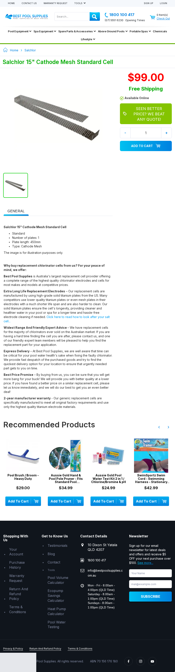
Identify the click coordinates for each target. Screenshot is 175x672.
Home (11, 3)
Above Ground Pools (111, 31)
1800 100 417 (121, 14)
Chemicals (160, 31)
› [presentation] (168, 427)
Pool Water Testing (57, 624)
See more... (145, 563)
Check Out (163, 18)
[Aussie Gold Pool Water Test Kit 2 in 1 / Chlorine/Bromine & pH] (108, 456)
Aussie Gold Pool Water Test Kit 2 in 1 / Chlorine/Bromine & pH (108, 478)
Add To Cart (142, 146)
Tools (78, 3)
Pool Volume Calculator (58, 580)
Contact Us (29, 3)
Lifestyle (86, 39)
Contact (54, 562)
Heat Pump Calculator (57, 611)
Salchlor (30, 50)
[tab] (16, 210)
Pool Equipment (18, 31)
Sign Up (148, 3)
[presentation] (16, 211)
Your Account (16, 551)
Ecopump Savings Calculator (56, 596)
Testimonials (57, 545)
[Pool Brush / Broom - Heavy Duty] (23, 456)
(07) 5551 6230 (114, 20)
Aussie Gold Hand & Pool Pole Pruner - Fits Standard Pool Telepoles (66, 478)
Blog (51, 554)
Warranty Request (55, 3)
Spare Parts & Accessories (75, 31)
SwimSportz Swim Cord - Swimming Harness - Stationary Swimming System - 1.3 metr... (151, 478)
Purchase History (17, 564)
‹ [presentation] (159, 427)
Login (163, 3)
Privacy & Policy (13, 648)
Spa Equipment (43, 31)
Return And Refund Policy (18, 594)
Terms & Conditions (17, 609)
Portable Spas (139, 31)
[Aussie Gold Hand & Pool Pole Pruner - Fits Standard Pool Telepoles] (66, 456)
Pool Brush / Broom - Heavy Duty (23, 477)
